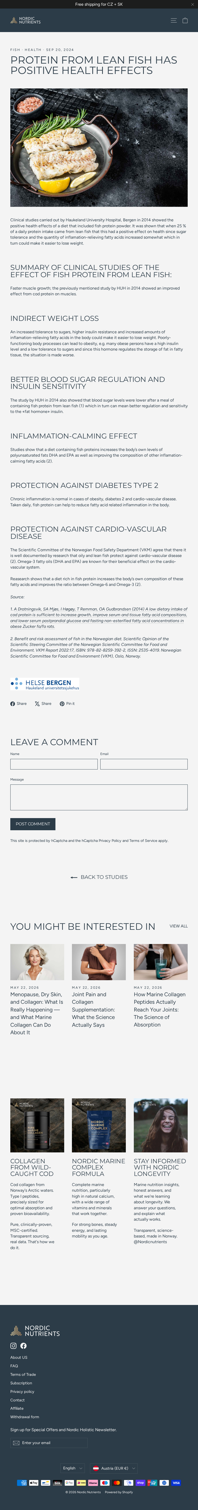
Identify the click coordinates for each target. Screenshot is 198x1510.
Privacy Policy (110, 840)
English (69, 1468)
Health (33, 50)
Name (14, 754)
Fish (15, 50)
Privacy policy (22, 1391)
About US (18, 1357)
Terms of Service (143, 840)
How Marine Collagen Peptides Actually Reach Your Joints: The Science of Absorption (160, 1009)
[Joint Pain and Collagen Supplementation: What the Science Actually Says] (99, 962)
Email (104, 754)
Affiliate (16, 1408)
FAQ (14, 1366)
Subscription (21, 1383)
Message (17, 779)
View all (179, 926)
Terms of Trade (23, 1374)
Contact (17, 1400)
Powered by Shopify (119, 1492)
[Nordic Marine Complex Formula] (99, 1125)
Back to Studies (103, 877)
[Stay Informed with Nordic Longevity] (161, 1125)
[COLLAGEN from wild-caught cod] (37, 1125)
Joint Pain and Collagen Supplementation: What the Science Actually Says (93, 1009)
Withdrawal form (24, 1417)
